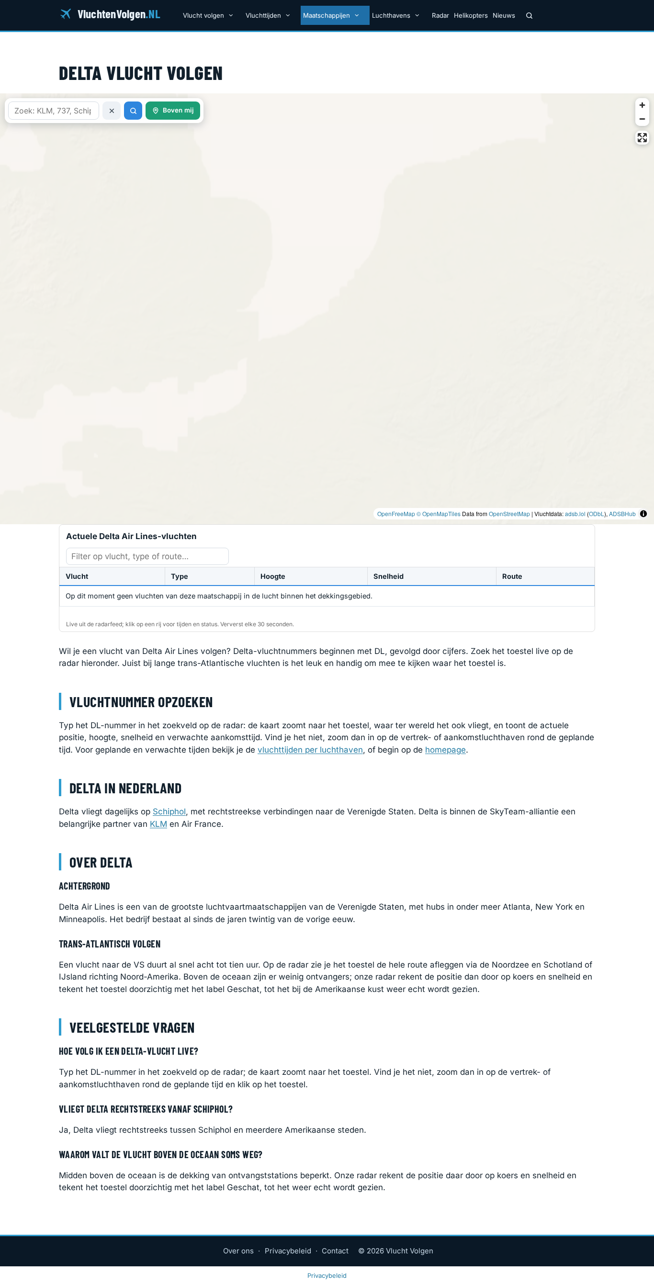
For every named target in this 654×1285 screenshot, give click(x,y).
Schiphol (169, 811)
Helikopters (471, 15)
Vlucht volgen (203, 15)
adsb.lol (575, 513)
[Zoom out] (642, 119)
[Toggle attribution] (643, 513)
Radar (440, 15)
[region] (327, 308)
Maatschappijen (326, 15)
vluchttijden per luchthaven (310, 750)
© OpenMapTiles (439, 513)
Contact (335, 1250)
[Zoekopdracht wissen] (111, 110)
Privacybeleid (288, 1250)
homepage (445, 750)
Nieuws (504, 15)
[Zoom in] (642, 105)
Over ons (238, 1250)
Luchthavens (391, 15)
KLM (158, 824)
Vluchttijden (263, 15)
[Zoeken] (529, 15)
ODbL (596, 513)
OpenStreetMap (509, 513)
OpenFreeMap (396, 513)
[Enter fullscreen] (642, 138)
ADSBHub (622, 513)
